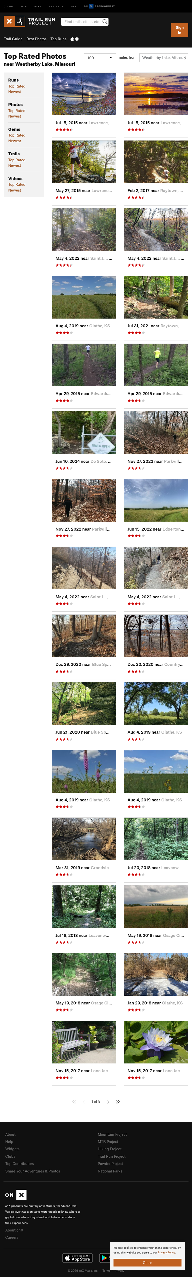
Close (147, 1262)
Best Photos (36, 39)
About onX (14, 1230)
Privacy (119, 1270)
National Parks (110, 1171)
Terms (106, 1270)
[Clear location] (185, 58)
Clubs (10, 1156)
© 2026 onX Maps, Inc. (83, 1270)
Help (9, 1141)
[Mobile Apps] (74, 39)
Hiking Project (110, 1148)
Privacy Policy (166, 1252)
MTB (24, 6)
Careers (11, 1237)
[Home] (32, 21)
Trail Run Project (112, 1156)
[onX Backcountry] (99, 6)
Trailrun (56, 6)
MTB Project (108, 1141)
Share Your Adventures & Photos (32, 1171)
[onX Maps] (15, 1198)
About (10, 1134)
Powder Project (110, 1163)
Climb (8, 6)
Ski (73, 6)
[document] (148, 1255)
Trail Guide (13, 39)
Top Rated (17, 86)
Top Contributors (19, 1163)
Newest (14, 91)
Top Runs (58, 39)
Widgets (12, 1148)
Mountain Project (112, 1134)
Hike (38, 6)
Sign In (180, 30)
